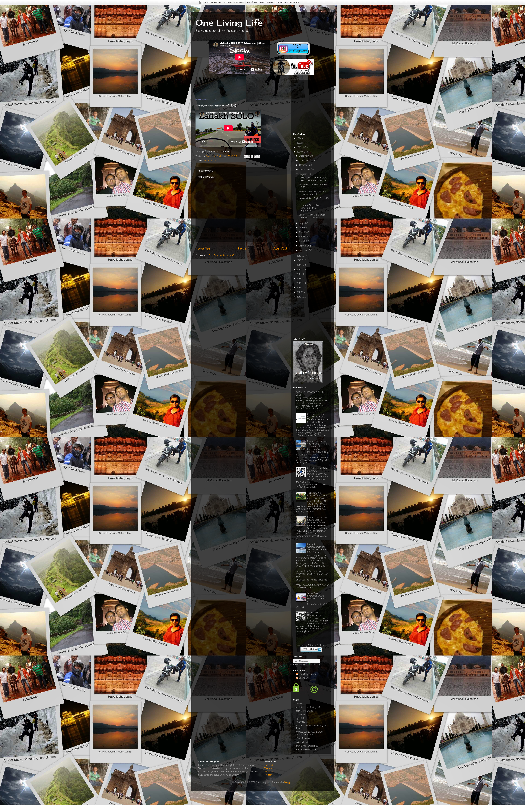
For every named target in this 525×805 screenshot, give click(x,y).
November (304, 160)
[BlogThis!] (248, 156)
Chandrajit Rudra (307, 674)
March (302, 241)
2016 (299, 269)
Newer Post (204, 248)
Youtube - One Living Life (308, 707)
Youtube (268, 768)
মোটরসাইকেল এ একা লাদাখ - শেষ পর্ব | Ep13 (313, 186)
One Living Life (229, 22)
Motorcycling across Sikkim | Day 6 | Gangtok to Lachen (317, 520)
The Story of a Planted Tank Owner (317, 494)
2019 (299, 256)
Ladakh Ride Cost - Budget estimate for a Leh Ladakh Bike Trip (312, 574)
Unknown (303, 678)
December (304, 156)
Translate (315, 664)
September (305, 169)
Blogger (288, 782)
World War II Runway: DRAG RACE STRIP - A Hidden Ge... (313, 179)
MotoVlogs (301, 714)
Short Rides (302, 722)
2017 (299, 265)
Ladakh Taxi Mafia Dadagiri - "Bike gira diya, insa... (313, 216)
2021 (299, 147)
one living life (209, 160)
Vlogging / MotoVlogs (234, 2)
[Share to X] (252, 156)
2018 (299, 260)
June (301, 227)
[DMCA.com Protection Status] (308, 694)
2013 (299, 283)
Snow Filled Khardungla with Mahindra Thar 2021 (317, 596)
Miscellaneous (267, 2)
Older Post (280, 248)
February (303, 246)
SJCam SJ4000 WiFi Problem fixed (311, 394)
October (303, 165)
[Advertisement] (245, 87)
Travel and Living (212, 2)
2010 (299, 297)
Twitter (268, 775)
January (303, 250)
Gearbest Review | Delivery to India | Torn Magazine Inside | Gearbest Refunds (317, 418)
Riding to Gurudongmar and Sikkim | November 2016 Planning (317, 548)
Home (200, 2)
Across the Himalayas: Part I (316, 614)
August (303, 174)
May (301, 232)
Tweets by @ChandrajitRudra (311, 645)
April (301, 236)
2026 (299, 138)
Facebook (269, 765)
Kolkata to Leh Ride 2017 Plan (317, 470)
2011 (299, 292)
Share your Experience (288, 2)
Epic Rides (301, 718)
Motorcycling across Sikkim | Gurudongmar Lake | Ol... (310, 733)
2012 (299, 287)
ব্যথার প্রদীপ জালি (252, 2)
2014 (299, 278)
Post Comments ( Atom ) (221, 255)
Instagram (270, 771)
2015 (299, 274)
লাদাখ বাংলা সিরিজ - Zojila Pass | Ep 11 (314, 200)
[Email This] (245, 156)
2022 (299, 143)
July (301, 223)
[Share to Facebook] (255, 156)
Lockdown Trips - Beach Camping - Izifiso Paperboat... (310, 208)
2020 (299, 152)
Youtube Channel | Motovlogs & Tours (311, 727)
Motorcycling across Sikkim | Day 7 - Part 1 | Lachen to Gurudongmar (318, 445)
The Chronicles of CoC (306, 749)
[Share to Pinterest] (258, 156)
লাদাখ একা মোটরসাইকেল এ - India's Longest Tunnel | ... (312, 193)
